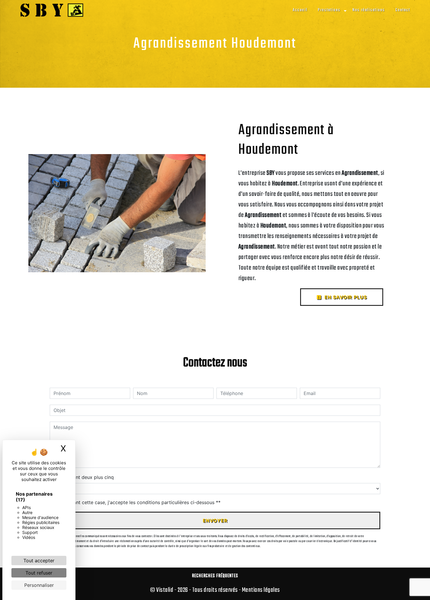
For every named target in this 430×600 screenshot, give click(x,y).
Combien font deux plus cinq (82, 477)
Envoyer (215, 520)
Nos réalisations (368, 10)
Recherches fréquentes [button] (215, 576)
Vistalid (164, 590)
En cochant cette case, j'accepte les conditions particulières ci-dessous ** (138, 502)
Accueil (300, 10)
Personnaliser (39, 585)
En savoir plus (345, 297)
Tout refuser (38, 573)
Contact (402, 10)
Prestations (329, 10)
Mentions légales (260, 590)
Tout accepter (38, 560)
